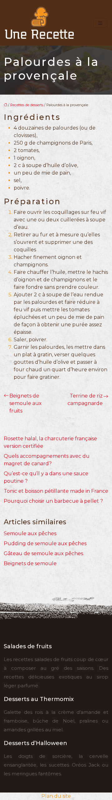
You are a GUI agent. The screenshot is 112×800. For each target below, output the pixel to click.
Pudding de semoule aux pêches (45, 543)
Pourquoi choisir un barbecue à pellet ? (53, 501)
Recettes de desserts (26, 105)
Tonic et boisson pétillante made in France (56, 491)
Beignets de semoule (30, 563)
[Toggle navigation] (100, 23)
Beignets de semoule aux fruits (25, 403)
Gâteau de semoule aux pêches (43, 553)
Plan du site (56, 796)
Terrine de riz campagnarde (85, 399)
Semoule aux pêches (30, 533)
